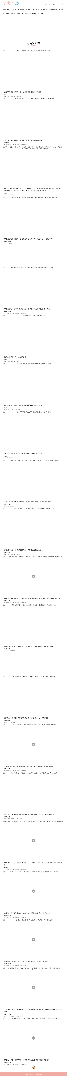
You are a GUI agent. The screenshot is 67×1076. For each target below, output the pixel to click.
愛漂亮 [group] (13, 9)
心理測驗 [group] (6, 14)
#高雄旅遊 (7, 817)
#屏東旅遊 (7, 552)
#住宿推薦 (7, 649)
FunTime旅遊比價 (9, 96)
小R (5, 243)
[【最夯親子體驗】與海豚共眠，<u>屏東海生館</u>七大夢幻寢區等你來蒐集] (33, 480)
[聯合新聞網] (5, 3)
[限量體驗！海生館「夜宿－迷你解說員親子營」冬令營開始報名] (33, 939)
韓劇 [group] (27, 14)
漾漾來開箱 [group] (53, 9)
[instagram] (50, 4)
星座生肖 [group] (20, 14)
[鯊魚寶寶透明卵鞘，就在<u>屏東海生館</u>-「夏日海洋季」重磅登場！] (33, 696)
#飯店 (5, 193)
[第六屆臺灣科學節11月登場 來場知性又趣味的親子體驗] (33, 383)
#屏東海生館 (7, 241)
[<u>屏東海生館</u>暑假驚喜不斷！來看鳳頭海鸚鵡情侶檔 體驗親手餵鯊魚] (33, 1038)
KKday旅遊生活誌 (9, 819)
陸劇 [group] (13, 14)
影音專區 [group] (44, 9)
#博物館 (6, 143)
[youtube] (46, 4)
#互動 (5, 408)
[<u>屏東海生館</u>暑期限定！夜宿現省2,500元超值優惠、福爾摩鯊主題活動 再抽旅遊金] (33, 576)
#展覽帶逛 (7, 720)
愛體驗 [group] (61, 9)
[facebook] (54, 4)
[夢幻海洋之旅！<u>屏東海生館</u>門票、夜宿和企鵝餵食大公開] (33, 528)
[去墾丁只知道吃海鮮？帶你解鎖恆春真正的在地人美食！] (33, 70)
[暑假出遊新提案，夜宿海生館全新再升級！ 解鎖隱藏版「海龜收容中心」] (33, 624)
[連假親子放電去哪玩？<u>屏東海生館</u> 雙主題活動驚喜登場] (33, 118)
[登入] (58, 4)
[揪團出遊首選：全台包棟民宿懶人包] (33, 335)
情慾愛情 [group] (36, 9)
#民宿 (5, 359)
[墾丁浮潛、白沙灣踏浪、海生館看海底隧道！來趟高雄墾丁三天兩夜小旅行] (33, 792)
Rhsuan (6, 195)
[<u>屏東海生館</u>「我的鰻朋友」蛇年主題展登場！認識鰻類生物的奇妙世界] (33, 891)
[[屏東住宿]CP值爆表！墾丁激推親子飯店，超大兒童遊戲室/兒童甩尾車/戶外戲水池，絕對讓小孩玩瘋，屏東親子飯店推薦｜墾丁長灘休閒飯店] (33, 166)
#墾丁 (5, 94)
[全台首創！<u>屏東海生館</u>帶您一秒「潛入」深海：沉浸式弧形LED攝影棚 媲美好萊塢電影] (33, 841)
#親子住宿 (7, 504)
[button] (62, 4)
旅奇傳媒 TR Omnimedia (11, 144)
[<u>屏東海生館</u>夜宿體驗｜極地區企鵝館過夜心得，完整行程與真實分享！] (33, 217)
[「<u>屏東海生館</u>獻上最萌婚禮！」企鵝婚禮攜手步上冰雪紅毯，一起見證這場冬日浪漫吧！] (33, 987)
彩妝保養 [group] (34, 14)
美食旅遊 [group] (6, 9)
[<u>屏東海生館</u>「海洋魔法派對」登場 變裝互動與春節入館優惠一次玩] (33, 287)
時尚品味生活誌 (8, 409)
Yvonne (6, 506)
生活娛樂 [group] (21, 9)
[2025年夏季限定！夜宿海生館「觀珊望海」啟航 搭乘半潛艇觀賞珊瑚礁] (33, 744)
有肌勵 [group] (28, 9)
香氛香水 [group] (42, 14)
